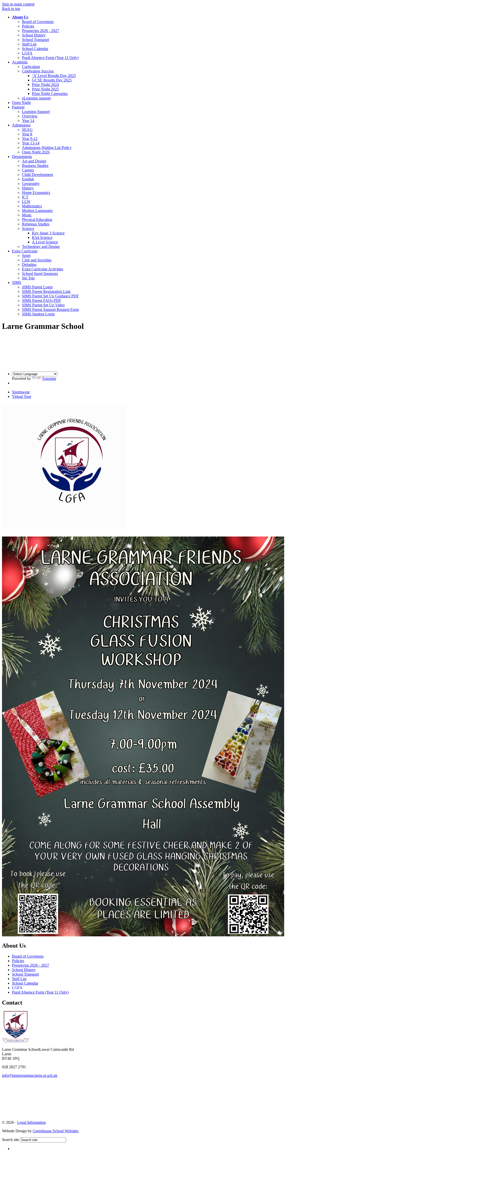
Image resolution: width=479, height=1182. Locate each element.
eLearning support (36, 98)
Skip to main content (18, 4)
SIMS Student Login (38, 314)
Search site (10, 1140)
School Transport (35, 39)
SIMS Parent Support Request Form (50, 309)
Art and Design (34, 161)
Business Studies (35, 165)
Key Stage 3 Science (48, 233)
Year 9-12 (29, 138)
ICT (25, 197)
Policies (28, 26)
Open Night (21, 102)
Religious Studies (35, 224)
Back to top (11, 8)
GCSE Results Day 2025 (52, 80)
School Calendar (35, 48)
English (28, 179)
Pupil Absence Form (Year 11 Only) (50, 57)
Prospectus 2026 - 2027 (40, 30)
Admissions (21, 125)
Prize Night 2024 (45, 84)
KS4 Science (42, 237)
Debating (29, 264)
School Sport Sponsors (40, 273)
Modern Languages (37, 210)
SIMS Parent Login (37, 287)
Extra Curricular (24, 251)
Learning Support (36, 111)
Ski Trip (28, 278)
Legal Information (31, 1122)
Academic (20, 62)
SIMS (16, 282)
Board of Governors (38, 21)
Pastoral (18, 107)
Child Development (37, 174)
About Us (20, 17)
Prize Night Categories (50, 93)
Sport (26, 255)
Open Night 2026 (36, 152)
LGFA (27, 53)
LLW (26, 201)
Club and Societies (36, 260)
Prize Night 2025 (45, 89)
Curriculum (31, 66)
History (28, 188)
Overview (30, 116)
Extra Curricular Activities (42, 269)
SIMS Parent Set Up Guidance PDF (50, 296)
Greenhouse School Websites (56, 1131)
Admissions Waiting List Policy (47, 147)
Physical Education (37, 219)
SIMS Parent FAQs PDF (41, 300)
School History (34, 35)
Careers (28, 170)
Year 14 (28, 120)
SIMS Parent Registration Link (46, 291)
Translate (49, 378)
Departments (22, 156)
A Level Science (45, 242)
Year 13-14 (30, 143)
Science (28, 228)
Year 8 (27, 134)
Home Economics (36, 192)
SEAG (27, 129)
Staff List (29, 44)
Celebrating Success (38, 71)
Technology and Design (41, 246)
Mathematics (32, 206)
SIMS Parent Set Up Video (43, 305)
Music (27, 215)
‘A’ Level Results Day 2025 (54, 75)
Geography (31, 183)
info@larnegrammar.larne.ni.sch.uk (29, 1075)
